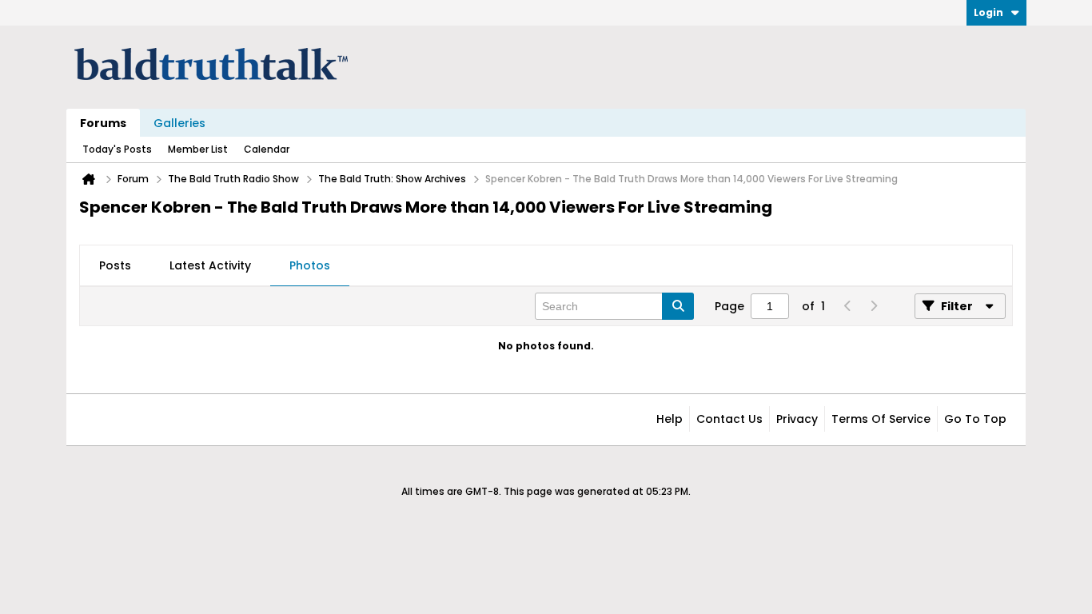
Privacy (797, 419)
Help (669, 419)
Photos (309, 265)
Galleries (179, 123)
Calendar (266, 149)
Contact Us (729, 419)
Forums (103, 123)
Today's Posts (117, 149)
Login (988, 12)
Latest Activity (210, 265)
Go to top (975, 419)
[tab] (115, 266)
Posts (115, 265)
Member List (198, 149)
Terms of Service (881, 419)
